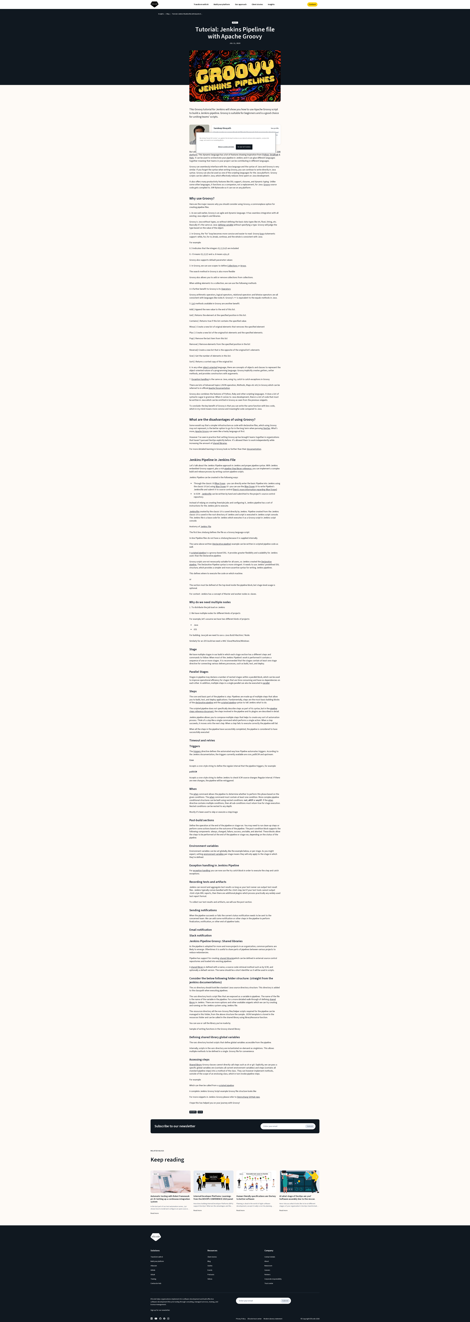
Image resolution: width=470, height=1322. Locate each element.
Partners (267, 1274)
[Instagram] (168, 1319)
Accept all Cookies (244, 147)
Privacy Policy (241, 1319)
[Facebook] (164, 1319)
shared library (197, 967)
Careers (267, 1270)
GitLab (153, 1274)
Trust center (268, 1283)
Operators (226, 289)
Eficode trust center (255, 1319)
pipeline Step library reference (237, 468)
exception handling (201, 870)
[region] (236, 142)
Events (210, 1270)
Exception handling (200, 379)
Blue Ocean (220, 483)
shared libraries (220, 443)
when (195, 794)
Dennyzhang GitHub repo (248, 1097)
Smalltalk (274, 154)
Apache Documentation (219, 388)
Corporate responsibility (273, 1279)
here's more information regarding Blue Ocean (255, 489)
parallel (266, 683)
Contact (312, 4)
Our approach (241, 4)
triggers (197, 751)
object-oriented (210, 367)
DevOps (266, 428)
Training (153, 1279)
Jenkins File (206, 526)
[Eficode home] (155, 4)
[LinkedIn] (152, 1319)
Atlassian (154, 1266)
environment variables (214, 854)
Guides (210, 1266)
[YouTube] (155, 1319)
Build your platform (222, 4)
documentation (254, 449)
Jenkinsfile (206, 493)
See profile (275, 128)
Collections (232, 265)
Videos (210, 1279)
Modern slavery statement (273, 1319)
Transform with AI (201, 4)
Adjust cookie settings (226, 147)
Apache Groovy (202, 431)
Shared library (195, 1064)
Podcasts (211, 1274)
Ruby (191, 157)
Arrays (243, 265)
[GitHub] (160, 1319)
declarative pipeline (221, 544)
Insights (271, 4)
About (266, 1261)
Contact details (269, 1257)
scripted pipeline (198, 552)
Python (265, 154)
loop (262, 233)
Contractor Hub (156, 1283)
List (193, 303)
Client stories (257, 4)
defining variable (225, 224)
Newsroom (268, 1266)
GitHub (153, 1270)
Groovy (266, 184)
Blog (168, 14)
